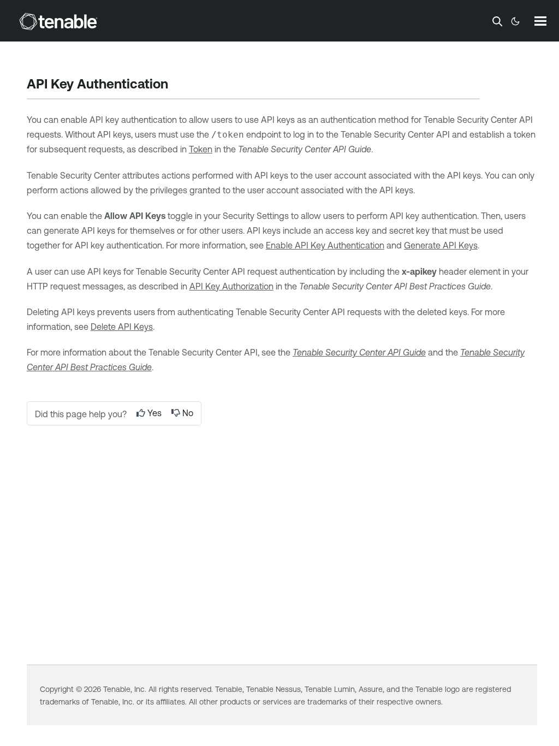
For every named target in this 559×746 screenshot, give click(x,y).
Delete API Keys (122, 326)
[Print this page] (177, 85)
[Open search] (497, 21)
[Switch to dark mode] (515, 21)
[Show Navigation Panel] (540, 21)
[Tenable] (58, 21)
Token (200, 149)
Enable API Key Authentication (325, 245)
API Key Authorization (231, 286)
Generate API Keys (441, 245)
